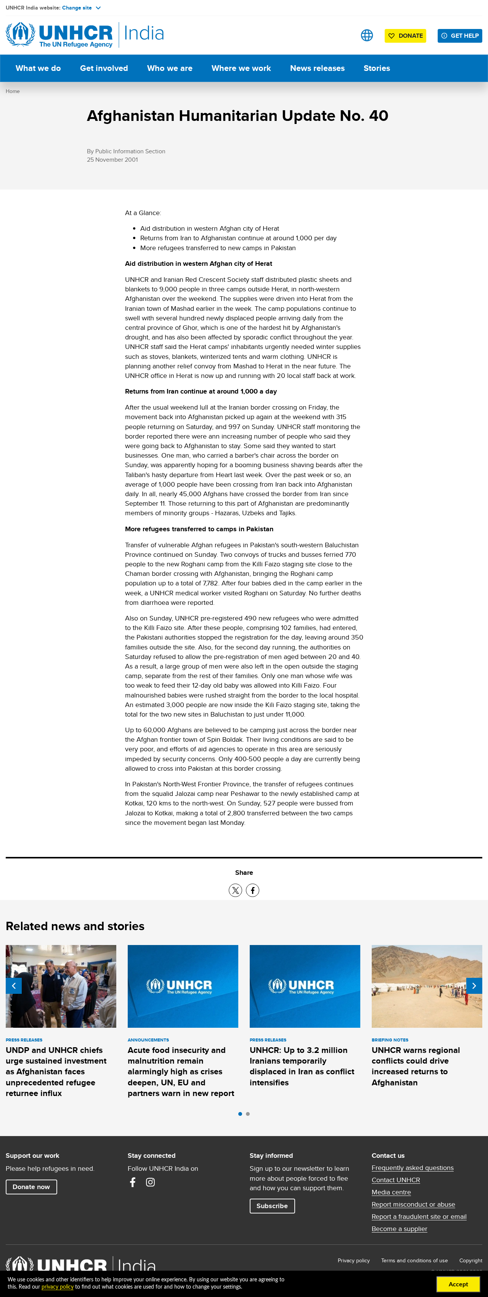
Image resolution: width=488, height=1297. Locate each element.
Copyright (470, 1260)
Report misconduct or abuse (413, 1204)
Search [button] (343, 35)
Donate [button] (411, 35)
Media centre (391, 1192)
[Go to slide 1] (242, 1116)
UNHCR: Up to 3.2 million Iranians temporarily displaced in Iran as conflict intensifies (302, 1066)
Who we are (170, 68)
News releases (317, 68)
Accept (458, 1284)
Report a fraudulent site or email (419, 1216)
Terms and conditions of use (414, 1260)
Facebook (133, 1182)
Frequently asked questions (413, 1168)
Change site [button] (77, 7)
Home (13, 91)
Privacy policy (354, 1260)
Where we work (241, 68)
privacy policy (58, 1287)
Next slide (474, 986)
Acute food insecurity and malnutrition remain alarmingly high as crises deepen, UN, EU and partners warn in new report (181, 1071)
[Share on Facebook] (252, 890)
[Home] (59, 35)
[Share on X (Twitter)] (235, 890)
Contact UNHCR (396, 1180)
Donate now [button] (31, 1187)
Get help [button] (465, 35)
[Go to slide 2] (250, 1116)
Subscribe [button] (272, 1206)
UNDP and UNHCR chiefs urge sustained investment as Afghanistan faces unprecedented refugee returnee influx (56, 1071)
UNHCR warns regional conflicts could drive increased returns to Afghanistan (416, 1066)
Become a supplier (399, 1229)
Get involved (104, 68)
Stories (377, 68)
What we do (38, 68)
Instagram (150, 1182)
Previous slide (14, 986)
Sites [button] (367, 35)
